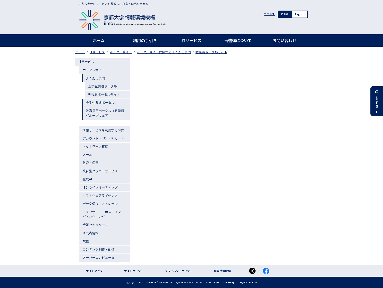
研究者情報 (91, 233)
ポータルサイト (121, 52)
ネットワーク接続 (95, 146)
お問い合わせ (284, 40)
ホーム (99, 40)
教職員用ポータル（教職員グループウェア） (105, 113)
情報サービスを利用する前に (103, 130)
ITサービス (191, 40)
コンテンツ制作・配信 (99, 249)
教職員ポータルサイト (211, 52)
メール (87, 155)
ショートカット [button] (376, 103)
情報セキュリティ (95, 225)
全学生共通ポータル (102, 86)
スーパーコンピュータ (99, 257)
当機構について (238, 40)
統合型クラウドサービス (100, 171)
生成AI (87, 179)
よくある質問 (95, 78)
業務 (86, 241)
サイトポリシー (134, 271)
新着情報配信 (222, 271)
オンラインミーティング (100, 187)
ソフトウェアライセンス (100, 195)
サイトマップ (94, 271)
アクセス (269, 14)
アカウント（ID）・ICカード (103, 138)
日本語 (284, 14)
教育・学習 (91, 163)
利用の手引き (145, 40)
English (299, 14)
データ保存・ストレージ (100, 204)
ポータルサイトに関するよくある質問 (164, 52)
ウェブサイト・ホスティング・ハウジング (102, 214)
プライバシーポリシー (179, 271)
